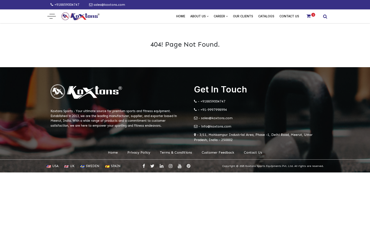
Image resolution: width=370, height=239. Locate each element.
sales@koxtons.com (108, 5)
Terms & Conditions (176, 152)
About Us (198, 16)
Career (220, 16)
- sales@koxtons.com (215, 118)
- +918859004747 (211, 101)
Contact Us (289, 16)
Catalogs (266, 16)
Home (180, 16)
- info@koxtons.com (214, 126)
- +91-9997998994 (212, 110)
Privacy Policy (138, 152)
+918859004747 (66, 5)
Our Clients (243, 16)
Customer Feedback (218, 152)
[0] (309, 16)
